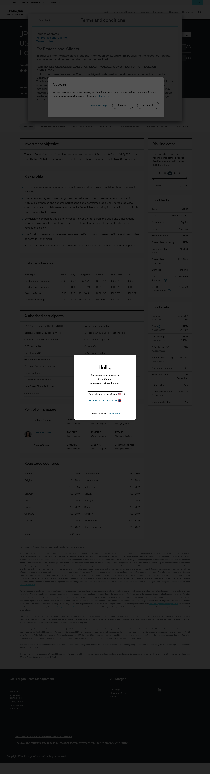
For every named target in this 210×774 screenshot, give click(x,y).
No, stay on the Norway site (103, 400)
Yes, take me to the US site (103, 394)
